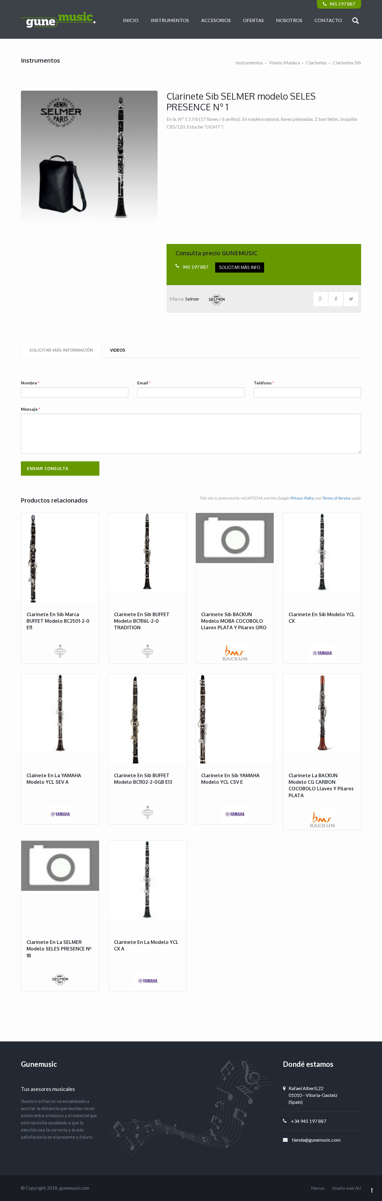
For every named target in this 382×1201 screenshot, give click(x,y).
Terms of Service (336, 498)
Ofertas (253, 20)
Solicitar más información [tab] (61, 350)
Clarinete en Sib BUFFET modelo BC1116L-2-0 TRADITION (142, 621)
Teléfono (264, 382)
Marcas (318, 1188)
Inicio (130, 20)
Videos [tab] (117, 350)
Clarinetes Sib (347, 62)
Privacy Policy (302, 498)
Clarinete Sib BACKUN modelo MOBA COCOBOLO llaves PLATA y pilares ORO (234, 621)
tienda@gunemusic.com (316, 1140)
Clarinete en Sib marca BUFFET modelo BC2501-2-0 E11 (58, 621)
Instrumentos (170, 20)
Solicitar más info (239, 267)
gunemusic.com (74, 1188)
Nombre (30, 382)
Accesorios (216, 20)
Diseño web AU (346, 1188)
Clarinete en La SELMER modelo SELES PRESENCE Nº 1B (59, 949)
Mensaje (30, 409)
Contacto (328, 20)
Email (143, 382)
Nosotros (289, 20)
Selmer (192, 299)
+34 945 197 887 (308, 1121)
